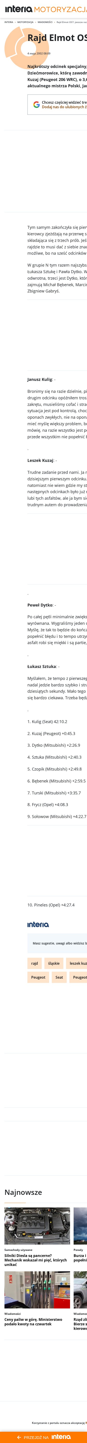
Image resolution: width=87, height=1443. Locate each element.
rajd (34, 963)
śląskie (54, 963)
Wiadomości (45, 22)
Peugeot (38, 977)
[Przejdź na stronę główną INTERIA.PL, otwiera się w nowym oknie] (19, 9)
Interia (8, 22)
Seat (59, 977)
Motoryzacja (25, 22)
